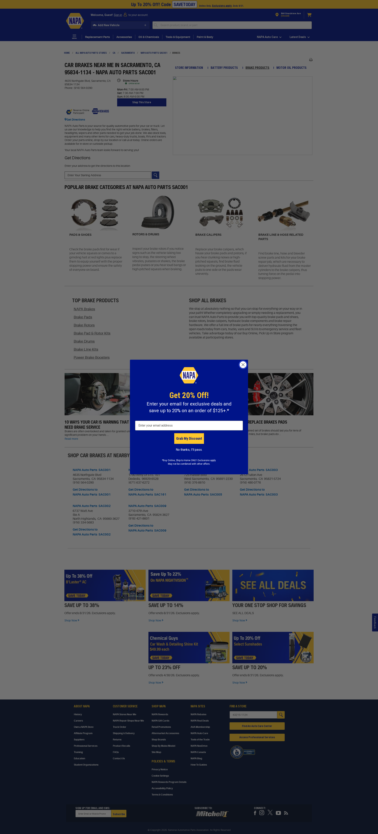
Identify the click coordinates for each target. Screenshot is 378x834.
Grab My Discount (189, 438)
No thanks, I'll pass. (189, 450)
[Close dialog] (243, 364)
